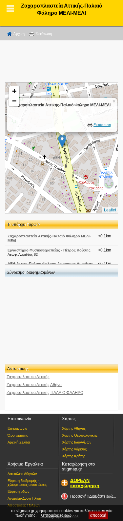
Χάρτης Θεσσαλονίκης (79, 435)
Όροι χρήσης (18, 435)
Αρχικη (19, 34)
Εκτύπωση (43, 34)
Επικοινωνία (17, 428)
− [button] (14, 101)
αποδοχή (98, 515)
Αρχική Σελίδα (19, 442)
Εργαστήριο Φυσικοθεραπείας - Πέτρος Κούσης (49, 250)
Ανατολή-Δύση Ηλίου (24, 498)
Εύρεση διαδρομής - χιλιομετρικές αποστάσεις (27, 483)
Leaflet (110, 210)
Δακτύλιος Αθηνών (22, 474)
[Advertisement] (61, 62)
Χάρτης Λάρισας (74, 449)
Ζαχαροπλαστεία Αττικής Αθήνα (34, 384)
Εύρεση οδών (19, 491)
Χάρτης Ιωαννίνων (77, 442)
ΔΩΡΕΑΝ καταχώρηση (84, 483)
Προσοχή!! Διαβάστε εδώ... (93, 496)
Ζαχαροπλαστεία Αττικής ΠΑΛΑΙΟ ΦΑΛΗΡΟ (45, 392)
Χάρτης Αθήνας (74, 428)
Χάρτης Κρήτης (73, 456)
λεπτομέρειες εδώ (56, 515)
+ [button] (14, 91)
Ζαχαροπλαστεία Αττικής (28, 377)
